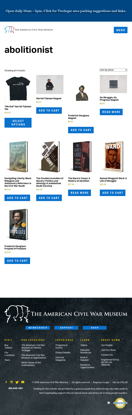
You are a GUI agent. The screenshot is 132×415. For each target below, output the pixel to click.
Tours (7, 360)
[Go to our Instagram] (11, 382)
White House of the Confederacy (31, 364)
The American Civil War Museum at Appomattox (33, 356)
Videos (83, 345)
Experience (65, 340)
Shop (95, 327)
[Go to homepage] (66, 322)
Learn (85, 340)
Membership (38, 327)
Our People (107, 345)
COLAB (123, 382)
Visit (9, 340)
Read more (111, 112)
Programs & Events (61, 346)
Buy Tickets (8, 346)
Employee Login (101, 382)
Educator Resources (85, 351)
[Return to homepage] (29, 30)
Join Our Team (108, 350)
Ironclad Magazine (61, 358)
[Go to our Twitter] (17, 382)
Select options (18, 122)
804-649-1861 (16, 388)
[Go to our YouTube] (23, 382)
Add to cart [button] (49, 110)
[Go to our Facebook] (6, 382)
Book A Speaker (84, 358)
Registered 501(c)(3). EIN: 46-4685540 (110, 362)
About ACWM (110, 340)
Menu (120, 30)
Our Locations (10, 354)
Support (66, 327)
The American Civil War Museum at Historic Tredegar (33, 348)
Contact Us (107, 355)
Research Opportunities (87, 366)
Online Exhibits (63, 353)
